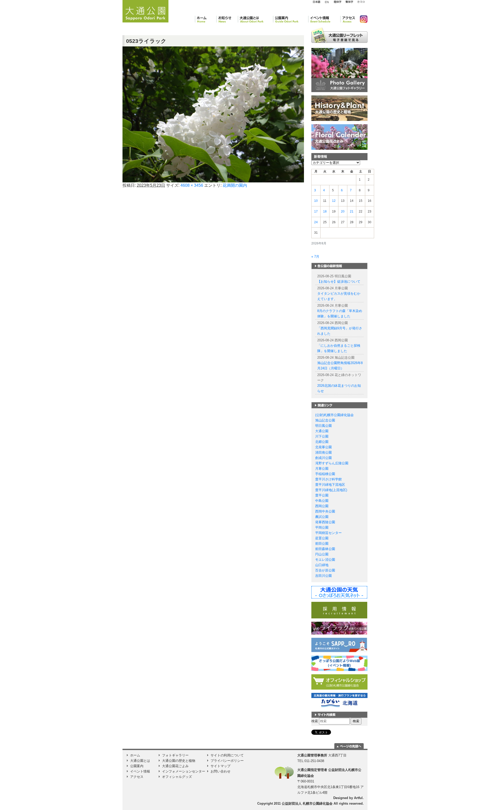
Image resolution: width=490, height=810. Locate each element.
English (327, 2)
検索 (314, 721)
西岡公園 (321, 506)
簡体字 (337, 2)
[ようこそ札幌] (339, 645)
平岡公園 (321, 527)
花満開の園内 (235, 185)
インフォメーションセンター (183, 771)
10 (316, 201)
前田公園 (321, 543)
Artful (358, 798)
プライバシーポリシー (227, 761)
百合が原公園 (325, 570)
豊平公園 (321, 495)
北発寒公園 (323, 447)
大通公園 (321, 431)
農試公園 (321, 517)
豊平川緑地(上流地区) (331, 490)
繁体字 (349, 2)
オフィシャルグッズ (177, 777)
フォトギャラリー (175, 755)
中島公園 (321, 501)
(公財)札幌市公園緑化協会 (334, 415)
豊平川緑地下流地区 (330, 485)
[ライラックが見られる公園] (339, 628)
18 (325, 211)
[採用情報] (339, 610)
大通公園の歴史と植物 (178, 761)
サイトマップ (220, 766)
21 (351, 211)
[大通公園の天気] (339, 592)
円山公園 (321, 554)
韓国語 (361, 2)
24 (316, 222)
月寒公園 (321, 468)
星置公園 (321, 538)
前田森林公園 (325, 549)
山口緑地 (321, 565)
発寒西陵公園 (325, 522)
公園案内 (290, 19)
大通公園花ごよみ (175, 766)
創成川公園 (323, 458)
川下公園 (321, 436)
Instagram (362, 19)
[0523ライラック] (213, 114)
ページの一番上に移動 (349, 746)
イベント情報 (324, 19)
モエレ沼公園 (325, 560)
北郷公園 (321, 442)
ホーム (205, 19)
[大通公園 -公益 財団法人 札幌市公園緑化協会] (145, 10)
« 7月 (315, 256)
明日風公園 (323, 426)
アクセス (348, 19)
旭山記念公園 (325, 420)
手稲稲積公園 (325, 474)
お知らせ (227, 19)
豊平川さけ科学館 (328, 479)
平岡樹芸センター (328, 533)
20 (343, 211)
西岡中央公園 (325, 511)
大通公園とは (255, 19)
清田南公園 (323, 452)
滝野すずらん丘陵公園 (331, 463)
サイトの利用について (227, 755)
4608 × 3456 (191, 185)
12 (334, 201)
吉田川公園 (323, 576)
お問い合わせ (220, 771)
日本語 (316, 2)
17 (316, 211)
